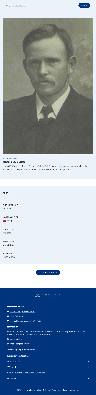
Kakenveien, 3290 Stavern (22, 311)
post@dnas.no (17, 316)
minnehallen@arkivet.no (18, 344)
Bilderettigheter (43, 390)
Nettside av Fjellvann (70, 390)
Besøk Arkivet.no (15, 339)
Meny (83, 5)
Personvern (56, 390)
